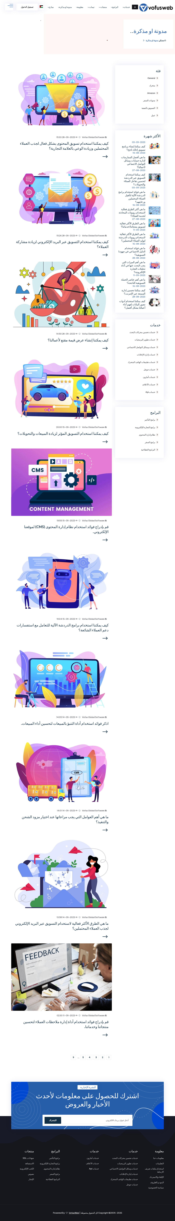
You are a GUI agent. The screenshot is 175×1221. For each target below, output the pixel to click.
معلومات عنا (158, 1158)
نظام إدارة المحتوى (147, 434)
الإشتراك (53, 1120)
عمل (153, 115)
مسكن (161, 40)
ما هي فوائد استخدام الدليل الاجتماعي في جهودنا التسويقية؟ (131, 251)
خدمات (127, 7)
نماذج (51, 7)
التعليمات (160, 1163)
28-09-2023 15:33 (65, 137)
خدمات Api (150, 392)
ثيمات (91, 7)
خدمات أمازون (149, 377)
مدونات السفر (149, 100)
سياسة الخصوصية (156, 1187)
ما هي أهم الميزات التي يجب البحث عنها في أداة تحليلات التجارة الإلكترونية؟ (133, 267)
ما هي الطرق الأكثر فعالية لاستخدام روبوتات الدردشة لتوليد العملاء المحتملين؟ (132, 237)
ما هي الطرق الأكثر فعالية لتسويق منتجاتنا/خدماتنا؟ (132, 225)
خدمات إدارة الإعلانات (146, 354)
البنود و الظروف (157, 1182)
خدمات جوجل (149, 369)
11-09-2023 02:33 (66, 1015)
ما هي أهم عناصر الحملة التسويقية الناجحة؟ (133, 281)
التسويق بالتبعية (148, 108)
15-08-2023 (139, 153)
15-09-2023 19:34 (66, 619)
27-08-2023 (138, 170)
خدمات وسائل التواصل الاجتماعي (141, 347)
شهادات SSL (28, 1158)
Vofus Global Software (93, 137)
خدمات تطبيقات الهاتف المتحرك (141, 362)
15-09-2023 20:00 (65, 427)
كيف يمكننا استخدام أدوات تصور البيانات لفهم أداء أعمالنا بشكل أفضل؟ (132, 304)
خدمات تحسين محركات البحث (142, 332)
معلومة (80, 7)
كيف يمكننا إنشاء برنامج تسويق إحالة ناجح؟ (133, 148)
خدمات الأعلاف (148, 384)
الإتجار (31, 1179)
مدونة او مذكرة (65, 7)
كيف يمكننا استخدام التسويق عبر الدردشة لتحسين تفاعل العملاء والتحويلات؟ (134, 179)
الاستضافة (29, 1163)
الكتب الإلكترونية (27, 1168)
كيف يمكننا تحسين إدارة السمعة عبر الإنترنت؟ (133, 292)
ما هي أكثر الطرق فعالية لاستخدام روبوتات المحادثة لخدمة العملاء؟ (132, 212)
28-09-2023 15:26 (65, 235)
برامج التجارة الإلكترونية (145, 427)
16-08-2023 (139, 205)
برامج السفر (150, 442)
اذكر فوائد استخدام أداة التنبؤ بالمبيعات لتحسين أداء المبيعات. (65, 723)
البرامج (115, 7)
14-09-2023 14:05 (65, 717)
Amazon (151, 93)
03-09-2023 (138, 142)
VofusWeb (74, 1213)
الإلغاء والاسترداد (157, 1177)
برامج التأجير (150, 419)
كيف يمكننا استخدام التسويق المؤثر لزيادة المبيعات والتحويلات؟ (63, 433)
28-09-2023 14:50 (65, 333)
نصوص (31, 1174)
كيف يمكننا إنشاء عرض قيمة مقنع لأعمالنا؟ (78, 340)
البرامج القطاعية (148, 449)
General (151, 78)
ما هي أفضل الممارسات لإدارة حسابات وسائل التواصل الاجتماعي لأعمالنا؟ (133, 162)
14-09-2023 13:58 (66, 917)
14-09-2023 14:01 (66, 810)
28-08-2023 (138, 258)
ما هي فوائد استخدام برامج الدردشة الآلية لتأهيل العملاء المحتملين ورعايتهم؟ (131, 196)
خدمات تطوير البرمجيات (145, 339)
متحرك (152, 85)
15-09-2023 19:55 (66, 520)
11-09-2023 (139, 230)
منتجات (103, 7)
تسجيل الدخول (27, 7)
